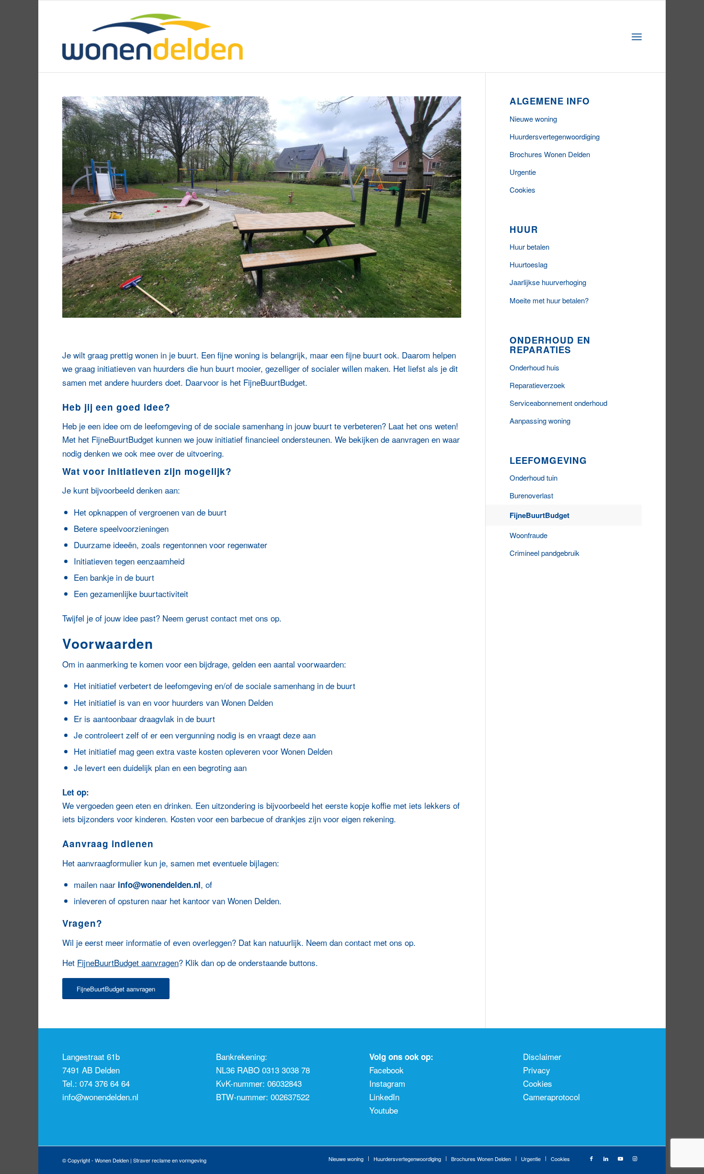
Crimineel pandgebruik (544, 553)
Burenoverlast (531, 495)
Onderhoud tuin (533, 477)
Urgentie (523, 172)
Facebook (386, 1070)
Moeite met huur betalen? (549, 300)
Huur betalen (529, 247)
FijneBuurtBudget (539, 515)
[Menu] (637, 36)
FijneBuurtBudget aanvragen (128, 962)
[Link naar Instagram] (634, 1158)
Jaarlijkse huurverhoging (548, 282)
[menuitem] (637, 36)
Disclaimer (542, 1056)
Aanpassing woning (540, 420)
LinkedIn (384, 1097)
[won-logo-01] (165, 36)
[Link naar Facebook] (591, 1158)
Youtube (383, 1110)
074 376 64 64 (104, 1083)
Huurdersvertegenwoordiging (555, 136)
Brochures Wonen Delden (550, 154)
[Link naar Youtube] (620, 1158)
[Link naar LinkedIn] (606, 1158)
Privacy (536, 1070)
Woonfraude (528, 535)
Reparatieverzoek (537, 385)
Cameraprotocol (551, 1097)
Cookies (522, 189)
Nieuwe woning (533, 119)
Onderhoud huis (534, 367)
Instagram (387, 1083)
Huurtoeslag (528, 264)
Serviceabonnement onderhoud (558, 403)
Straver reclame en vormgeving (169, 1160)
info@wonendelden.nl (100, 1097)
